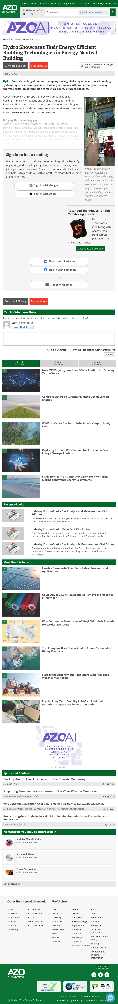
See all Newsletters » (14, 883)
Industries (76, 929)
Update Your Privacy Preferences (28, 1000)
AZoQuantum (35, 913)
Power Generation (26, 869)
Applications (77, 925)
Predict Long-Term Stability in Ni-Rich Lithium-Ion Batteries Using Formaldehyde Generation (74, 702)
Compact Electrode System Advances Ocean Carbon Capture (75, 398)
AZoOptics (12, 921)
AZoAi (31, 917)
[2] (21, 406)
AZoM (10, 909)
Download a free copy (90, 248)
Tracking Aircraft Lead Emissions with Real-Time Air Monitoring (44, 779)
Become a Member (81, 945)
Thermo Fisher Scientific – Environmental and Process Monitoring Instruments (46, 808)
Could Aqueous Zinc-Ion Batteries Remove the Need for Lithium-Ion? (77, 596)
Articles (56, 913)
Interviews (76, 917)
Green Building (31, 39)
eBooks (55, 937)
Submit (109, 354)
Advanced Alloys (25, 854)
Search (94, 913)
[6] (21, 711)
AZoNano (12, 913)
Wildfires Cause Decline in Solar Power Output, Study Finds (76, 425)
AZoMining (12, 929)
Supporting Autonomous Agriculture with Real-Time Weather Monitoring (75, 676)
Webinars (57, 925)
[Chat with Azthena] (110, 997)
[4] (21, 460)
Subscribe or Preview (26, 842)
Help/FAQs (76, 937)
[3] (21, 433)
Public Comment (58, 349)
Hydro (6, 81)
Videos (74, 909)
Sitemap (95, 943)
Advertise (96, 925)
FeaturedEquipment (59, 363)
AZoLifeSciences (36, 925)
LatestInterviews (97, 363)
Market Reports (60, 929)
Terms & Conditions (96, 931)
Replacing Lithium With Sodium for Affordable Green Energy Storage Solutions (76, 451)
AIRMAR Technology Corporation (24, 796)
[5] (21, 486)
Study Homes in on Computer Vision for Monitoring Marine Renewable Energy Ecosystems (75, 478)
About (94, 909)
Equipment (57, 921)
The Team (76, 941)
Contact (95, 921)
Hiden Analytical (17, 824)
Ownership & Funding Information (98, 954)
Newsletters (97, 917)
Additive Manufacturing (28, 839)
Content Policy (98, 947)
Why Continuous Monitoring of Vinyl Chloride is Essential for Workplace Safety (78, 622)
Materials (76, 933)
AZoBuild (12, 925)
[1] (21, 380)
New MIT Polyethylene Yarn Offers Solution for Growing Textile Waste (78, 371)
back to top (102, 966)
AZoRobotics (13, 917)
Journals (56, 941)
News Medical (35, 921)
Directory (56, 917)
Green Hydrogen (79, 921)
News (18, 39)
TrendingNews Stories (21, 363)
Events (74, 913)
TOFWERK (13, 783)
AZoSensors (34, 909)
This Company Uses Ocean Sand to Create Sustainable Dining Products (76, 649)
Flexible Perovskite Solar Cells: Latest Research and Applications (75, 569)
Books (55, 933)
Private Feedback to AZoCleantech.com (94, 349)
